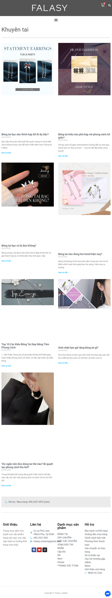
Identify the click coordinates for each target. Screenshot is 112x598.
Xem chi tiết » (6, 153)
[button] (109, 5)
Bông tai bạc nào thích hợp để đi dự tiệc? (25, 134)
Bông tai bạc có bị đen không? (18, 245)
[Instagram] (44, 549)
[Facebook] (34, 549)
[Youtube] (39, 549)
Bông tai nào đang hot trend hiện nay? (80, 254)
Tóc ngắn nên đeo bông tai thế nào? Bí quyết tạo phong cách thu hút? (27, 465)
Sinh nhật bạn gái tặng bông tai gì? (78, 347)
